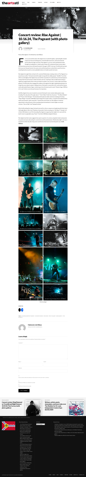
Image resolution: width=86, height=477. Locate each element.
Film (28, 2)
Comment (20, 342)
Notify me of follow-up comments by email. (26, 382)
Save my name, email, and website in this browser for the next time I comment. (33, 377)
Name (19, 361)
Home (50, 474)
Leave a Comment (41, 48)
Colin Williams (28, 48)
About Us (24, 4)
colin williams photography (28, 315)
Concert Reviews (39, 315)
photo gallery (52, 315)
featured (46, 315)
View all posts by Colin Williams (35, 326)
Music (23, 2)
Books (45, 2)
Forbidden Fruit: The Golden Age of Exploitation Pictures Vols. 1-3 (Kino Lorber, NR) (25, 449)
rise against (59, 315)
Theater (40, 2)
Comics (33, 2)
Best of (59, 2)
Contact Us (81, 474)
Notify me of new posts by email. (24, 386)
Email (45, 361)
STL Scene (52, 2)
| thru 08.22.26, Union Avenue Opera (65, 435)
